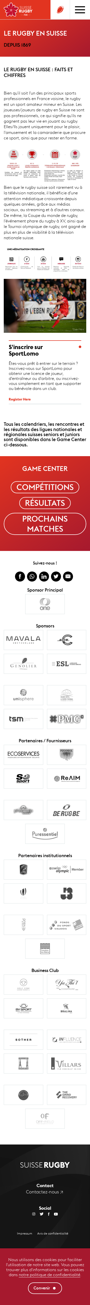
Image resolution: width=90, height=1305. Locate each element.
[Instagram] (33, 1213)
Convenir (42, 1288)
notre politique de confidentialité (49, 1274)
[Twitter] (39, 1213)
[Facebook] (47, 1213)
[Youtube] (54, 1213)
